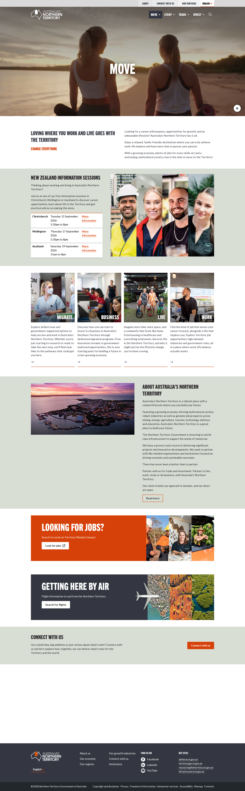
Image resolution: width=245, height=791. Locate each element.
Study (168, 14)
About (145, 3)
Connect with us (165, 3)
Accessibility (186, 786)
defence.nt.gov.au (188, 759)
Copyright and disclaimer (106, 786)
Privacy (125, 786)
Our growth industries (122, 753)
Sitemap (198, 786)
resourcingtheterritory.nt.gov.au (196, 767)
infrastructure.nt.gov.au (191, 771)
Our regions (87, 764)
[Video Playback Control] (237, 108)
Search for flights (55, 604)
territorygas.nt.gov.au (190, 763)
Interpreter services (167, 786)
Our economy (88, 758)
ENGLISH (206, 3)
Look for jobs (53, 545)
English (37, 769)
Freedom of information (143, 786)
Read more (153, 498)
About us (85, 753)
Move (154, 14)
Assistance (115, 764)
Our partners (189, 3)
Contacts (209, 786)
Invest (197, 14)
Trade (182, 14)
